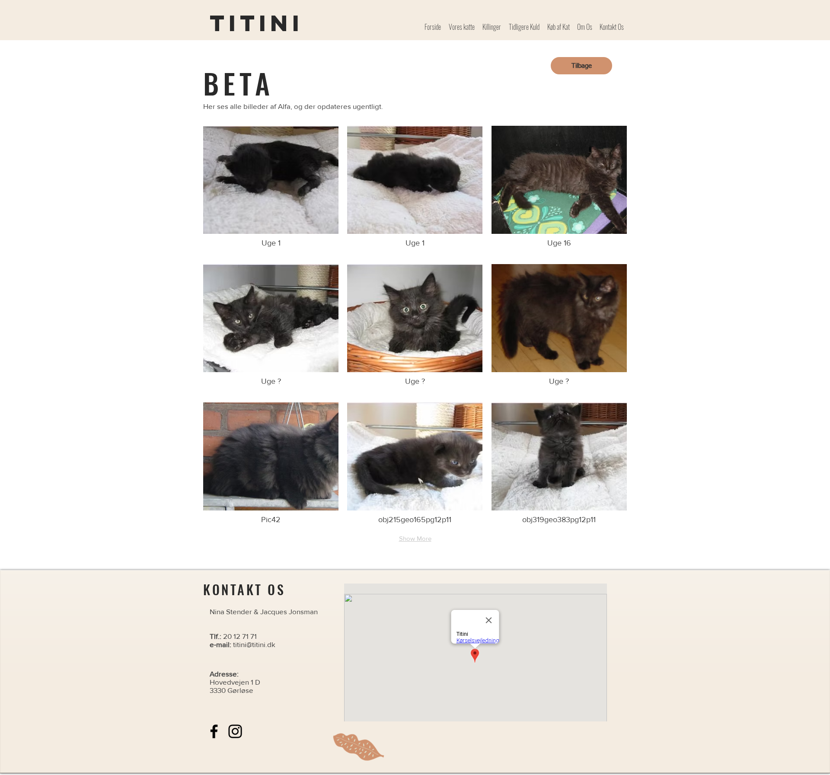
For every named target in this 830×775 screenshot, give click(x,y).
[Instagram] (235, 731)
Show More (415, 538)
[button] (270, 190)
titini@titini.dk (254, 644)
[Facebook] (214, 731)
